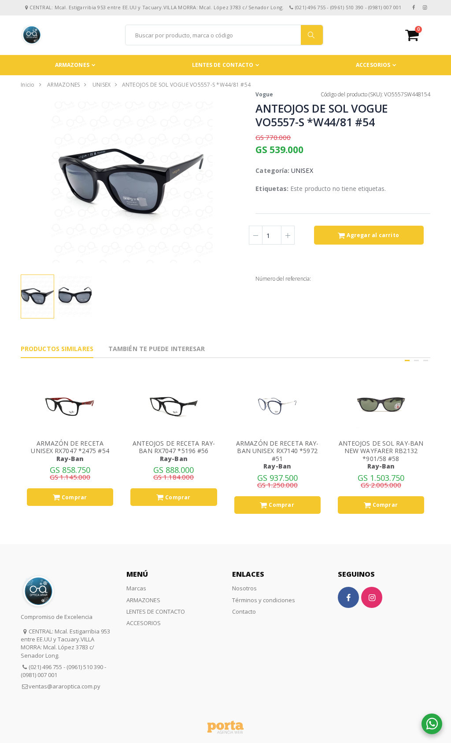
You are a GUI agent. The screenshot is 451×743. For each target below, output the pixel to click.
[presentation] (27, 182)
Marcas (136, 588)
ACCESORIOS (373, 65)
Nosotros (244, 588)
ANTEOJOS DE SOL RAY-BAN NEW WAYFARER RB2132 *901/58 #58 (381, 451)
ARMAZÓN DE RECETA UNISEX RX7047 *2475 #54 (70, 447)
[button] (417, 35)
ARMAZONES (72, 65)
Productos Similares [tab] (57, 348)
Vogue (264, 94)
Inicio (28, 84)
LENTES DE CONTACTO (223, 65)
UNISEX (101, 84)
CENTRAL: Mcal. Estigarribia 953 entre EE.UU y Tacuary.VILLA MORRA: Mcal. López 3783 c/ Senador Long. (65, 643)
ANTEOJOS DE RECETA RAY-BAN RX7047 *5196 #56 (174, 447)
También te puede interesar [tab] (156, 348)
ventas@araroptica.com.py (64, 686)
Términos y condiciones (263, 600)
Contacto (244, 611)
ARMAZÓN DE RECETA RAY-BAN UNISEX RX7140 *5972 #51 (277, 451)
